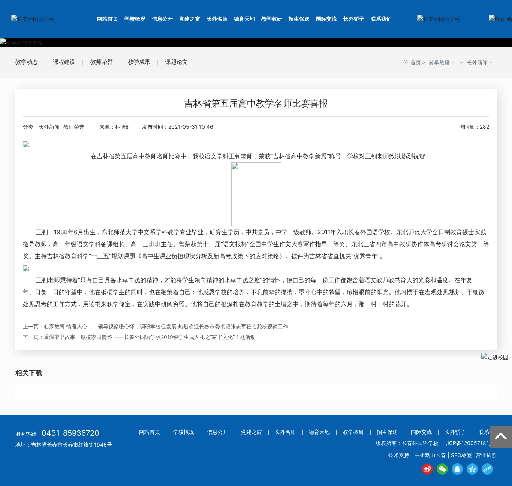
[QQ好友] (457, 469)
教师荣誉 (101, 61)
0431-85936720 (70, 433)
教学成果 (139, 61)
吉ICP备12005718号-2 (469, 443)
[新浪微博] (427, 469)
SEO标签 (461, 455)
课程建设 (64, 61)
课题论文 (176, 61)
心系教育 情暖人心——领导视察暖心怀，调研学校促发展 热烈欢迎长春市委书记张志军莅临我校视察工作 (166, 326)
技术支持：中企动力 (412, 455)
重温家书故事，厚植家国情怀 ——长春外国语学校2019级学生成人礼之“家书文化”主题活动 (150, 337)
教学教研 (439, 62)
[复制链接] (487, 469)
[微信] (442, 469)
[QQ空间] (472, 469)
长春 (441, 455)
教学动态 (26, 61)
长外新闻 (477, 62)
